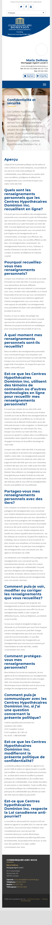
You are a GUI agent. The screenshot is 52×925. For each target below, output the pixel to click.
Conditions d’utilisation (33, 899)
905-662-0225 (29, 68)
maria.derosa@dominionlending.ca (34, 66)
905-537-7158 (43, 68)
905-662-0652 (43, 71)
